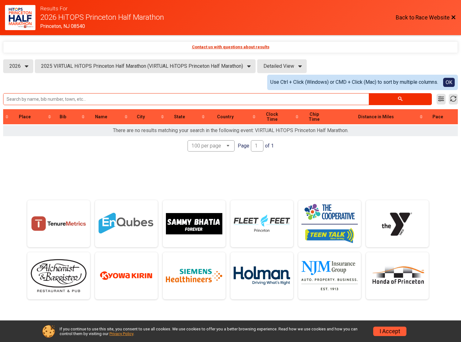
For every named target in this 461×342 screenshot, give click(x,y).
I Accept (389, 331)
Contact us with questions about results (230, 47)
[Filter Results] (441, 99)
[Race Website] (22, 17)
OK (449, 82)
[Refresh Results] (453, 99)
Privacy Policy (121, 333)
